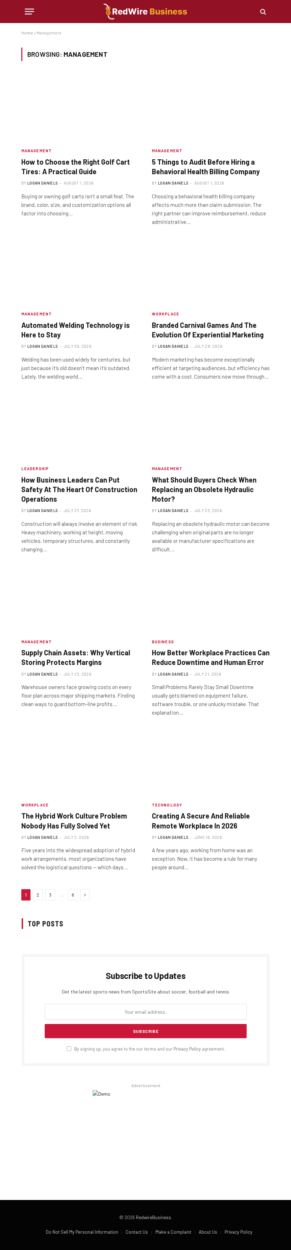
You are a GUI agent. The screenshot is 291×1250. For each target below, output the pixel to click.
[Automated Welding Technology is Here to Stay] (80, 272)
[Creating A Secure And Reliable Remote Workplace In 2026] (211, 762)
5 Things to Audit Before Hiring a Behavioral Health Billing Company (206, 167)
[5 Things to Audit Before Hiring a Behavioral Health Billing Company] (211, 108)
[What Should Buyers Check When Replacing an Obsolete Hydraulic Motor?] (211, 426)
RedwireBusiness (153, 1217)
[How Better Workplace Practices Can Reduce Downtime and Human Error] (211, 599)
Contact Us (137, 1232)
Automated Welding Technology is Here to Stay (75, 330)
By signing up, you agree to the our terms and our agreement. (149, 1049)
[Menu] (29, 12)
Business (163, 641)
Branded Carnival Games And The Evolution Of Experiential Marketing (208, 330)
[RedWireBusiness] (145, 11)
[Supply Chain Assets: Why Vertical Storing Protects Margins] (80, 599)
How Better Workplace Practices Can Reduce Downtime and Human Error (211, 657)
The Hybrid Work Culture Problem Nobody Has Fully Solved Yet (74, 820)
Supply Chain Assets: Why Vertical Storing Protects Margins (75, 657)
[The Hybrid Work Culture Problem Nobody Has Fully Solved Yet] (80, 762)
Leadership (35, 468)
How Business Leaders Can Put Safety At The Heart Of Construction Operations (79, 489)
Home (27, 32)
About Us (208, 1232)
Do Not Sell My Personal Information (82, 1232)
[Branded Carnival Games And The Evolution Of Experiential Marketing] (211, 272)
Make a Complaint (173, 1232)
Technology (167, 805)
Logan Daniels (42, 183)
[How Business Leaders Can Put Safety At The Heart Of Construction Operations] (80, 426)
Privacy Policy (187, 1049)
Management (36, 150)
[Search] (262, 12)
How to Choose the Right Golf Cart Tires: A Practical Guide (75, 167)
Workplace (165, 314)
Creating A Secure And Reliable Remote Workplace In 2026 (201, 820)
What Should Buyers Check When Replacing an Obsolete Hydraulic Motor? (204, 489)
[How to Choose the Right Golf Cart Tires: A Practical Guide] (80, 108)
